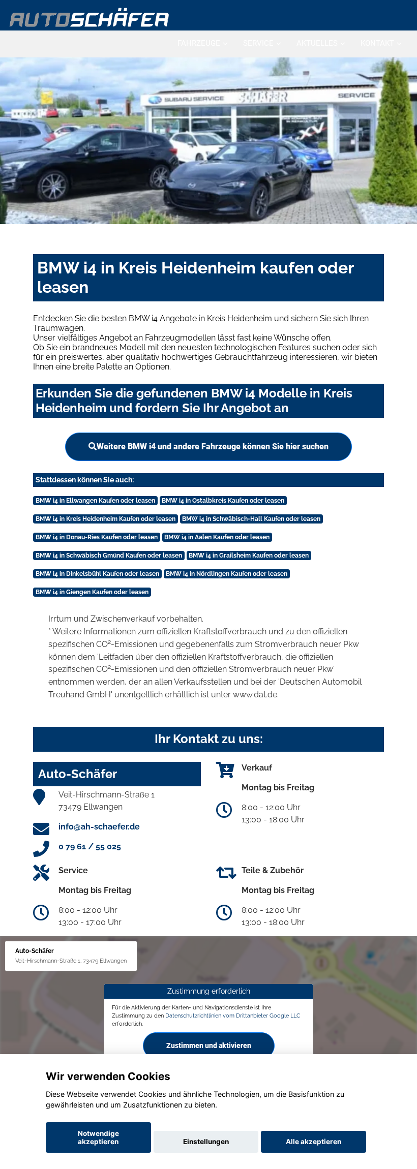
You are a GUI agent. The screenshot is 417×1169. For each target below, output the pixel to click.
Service (258, 43)
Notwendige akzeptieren (98, 1137)
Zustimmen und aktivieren (208, 1045)
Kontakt (377, 43)
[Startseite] (90, 16)
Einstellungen (206, 1141)
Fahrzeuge (198, 43)
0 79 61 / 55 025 (89, 846)
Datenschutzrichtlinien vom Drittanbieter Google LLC (233, 1015)
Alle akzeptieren (313, 1141)
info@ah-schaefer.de (99, 827)
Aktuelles (317, 43)
